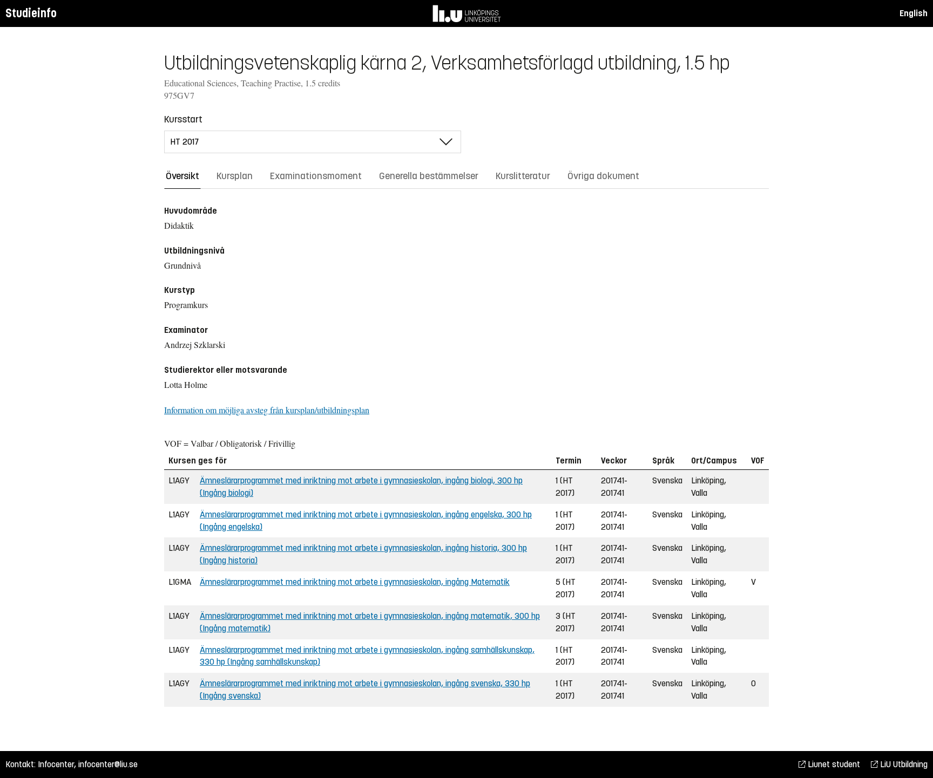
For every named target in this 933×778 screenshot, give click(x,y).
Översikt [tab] (182, 176)
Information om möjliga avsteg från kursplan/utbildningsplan (266, 409)
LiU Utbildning (903, 764)
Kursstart (183, 119)
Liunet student (833, 764)
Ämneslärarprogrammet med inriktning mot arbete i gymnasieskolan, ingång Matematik (355, 582)
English (914, 13)
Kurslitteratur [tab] (523, 176)
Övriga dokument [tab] (603, 176)
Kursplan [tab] (235, 176)
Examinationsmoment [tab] (316, 176)
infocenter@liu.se (108, 764)
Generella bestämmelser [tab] (428, 176)
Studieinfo (31, 13)
